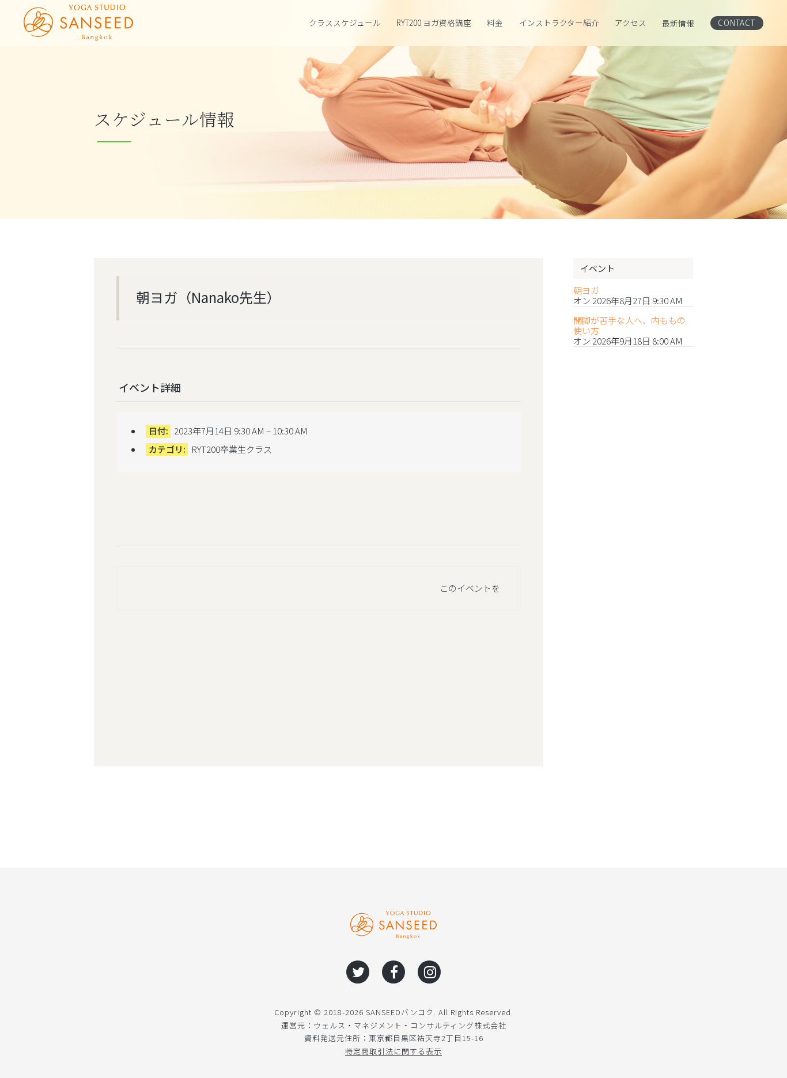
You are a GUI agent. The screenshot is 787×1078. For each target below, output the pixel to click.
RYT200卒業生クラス (231, 449)
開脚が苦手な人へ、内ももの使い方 (629, 325)
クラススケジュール (345, 23)
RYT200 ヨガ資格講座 (433, 23)
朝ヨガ (586, 290)
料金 (495, 23)
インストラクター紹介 (559, 23)
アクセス (630, 23)
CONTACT (736, 22)
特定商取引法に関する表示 (393, 1051)
